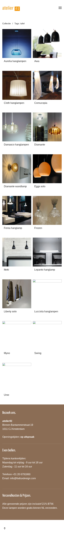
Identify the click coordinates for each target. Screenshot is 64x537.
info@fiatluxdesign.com (23, 478)
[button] (60, 8)
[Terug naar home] (11, 8)
